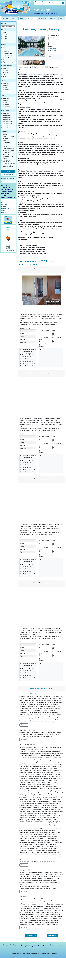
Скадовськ (4, 204)
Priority (3, 181)
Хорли (3, 210)
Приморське (5, 208)
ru (60, 3)
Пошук (14, 18)
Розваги (8, 232)
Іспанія (3, 212)
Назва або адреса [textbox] (7, 26)
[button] (19, 46)
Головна (5, 18)
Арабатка (4, 201)
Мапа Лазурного (14, 945)
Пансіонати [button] (30, 18)
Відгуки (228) (53, 48)
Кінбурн (3, 206)
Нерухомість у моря (8, 250)
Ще (61, 18)
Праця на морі (36, 947)
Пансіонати (53, 945)
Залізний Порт (5, 202)
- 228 (31, 935)
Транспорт (53, 18)
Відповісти (24, 725)
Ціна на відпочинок (26, 945)
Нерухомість (42, 18)
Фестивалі (8, 242)
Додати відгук (52, 935)
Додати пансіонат (40, 2)
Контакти (28, 947)
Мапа (21, 18)
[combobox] (8, 26)
